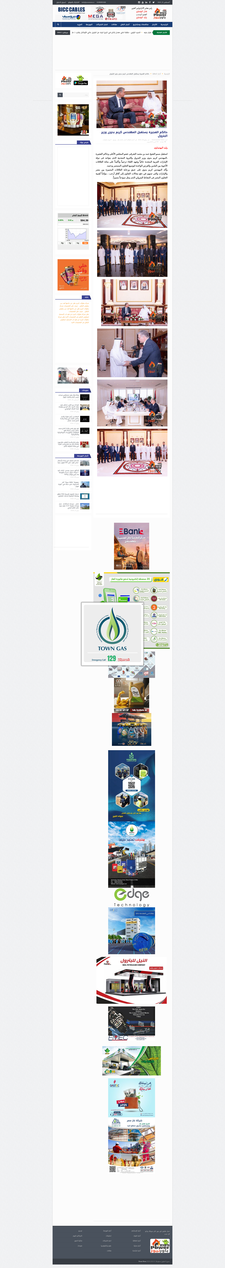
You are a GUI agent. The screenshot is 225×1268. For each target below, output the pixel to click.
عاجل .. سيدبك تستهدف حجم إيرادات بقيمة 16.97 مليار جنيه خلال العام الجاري (69, 505)
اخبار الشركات (102, 24)
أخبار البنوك (137, 1235)
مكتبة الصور (78, 1240)
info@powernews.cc (88, 2)
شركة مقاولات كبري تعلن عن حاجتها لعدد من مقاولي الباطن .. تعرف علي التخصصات (74, 308)
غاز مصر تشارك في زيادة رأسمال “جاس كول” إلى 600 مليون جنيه (68, 461)
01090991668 (101, 2)
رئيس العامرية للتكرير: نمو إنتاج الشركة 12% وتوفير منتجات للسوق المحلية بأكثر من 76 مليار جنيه (119, 32)
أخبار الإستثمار (136, 1230)
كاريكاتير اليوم (77, 1235)
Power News (142, 1261)
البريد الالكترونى (151, 142)
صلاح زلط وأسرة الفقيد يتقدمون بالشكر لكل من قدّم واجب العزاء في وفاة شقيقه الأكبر (68, 444)
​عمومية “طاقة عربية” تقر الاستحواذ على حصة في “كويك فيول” (68, 484)
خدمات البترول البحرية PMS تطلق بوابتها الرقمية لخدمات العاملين (68, 495)
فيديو (80, 1230)
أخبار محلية (137, 1245)
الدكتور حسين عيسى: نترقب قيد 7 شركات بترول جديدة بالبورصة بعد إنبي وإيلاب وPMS (68, 472)
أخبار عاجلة (123, 140)
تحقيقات (108, 1235)
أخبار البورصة (107, 1230)
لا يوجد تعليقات (107, 140)
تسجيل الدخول (61, 2)
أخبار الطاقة (130, 140)
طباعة (162, 142)
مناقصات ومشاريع (140, 24)
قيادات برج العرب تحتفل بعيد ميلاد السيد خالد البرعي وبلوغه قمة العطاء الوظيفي (69, 406)
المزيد (79, 24)
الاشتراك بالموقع (73, 2)
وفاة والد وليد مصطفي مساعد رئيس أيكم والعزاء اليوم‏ (68, 396)
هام (118, 140)
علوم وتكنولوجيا (106, 1245)
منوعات (80, 1245)
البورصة (89, 24)
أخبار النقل (124, 24)
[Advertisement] (182, 65)
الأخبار (154, 24)
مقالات (114, 24)
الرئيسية (164, 24)
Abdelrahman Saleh (158, 140)
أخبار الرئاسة (137, 1250)
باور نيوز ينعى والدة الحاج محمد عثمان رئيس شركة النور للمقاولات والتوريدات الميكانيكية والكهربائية (68, 431)
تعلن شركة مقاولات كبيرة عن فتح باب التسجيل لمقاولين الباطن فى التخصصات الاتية (73, 319)
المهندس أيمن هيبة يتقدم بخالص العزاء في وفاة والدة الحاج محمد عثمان (69, 418)
